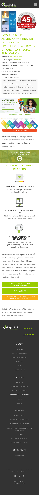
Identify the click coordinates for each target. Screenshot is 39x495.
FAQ (19, 366)
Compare (19, 434)
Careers (19, 362)
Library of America (15, 57)
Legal (19, 403)
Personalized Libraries (19, 420)
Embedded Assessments (19, 424)
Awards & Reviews (19, 357)
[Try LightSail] (27, 31)
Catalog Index (19, 370)
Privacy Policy (20, 481)
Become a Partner (19, 353)
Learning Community (19, 386)
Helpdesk (19, 382)
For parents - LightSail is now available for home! (20, 297)
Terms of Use (19, 483)
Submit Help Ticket (19, 391)
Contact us (20, 291)
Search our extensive (20, 284)
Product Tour (19, 416)
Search (19, 399)
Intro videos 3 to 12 (20, 442)
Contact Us (19, 456)
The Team (19, 349)
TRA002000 (17, 60)
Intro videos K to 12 (19, 438)
